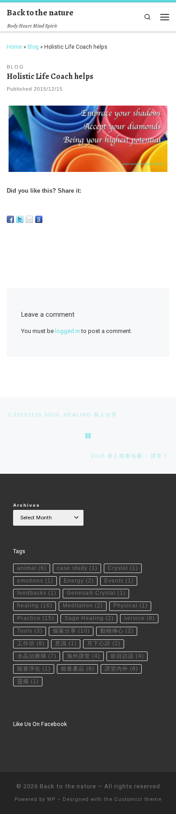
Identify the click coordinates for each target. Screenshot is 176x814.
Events (119, 580)
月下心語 (103, 643)
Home (14, 47)
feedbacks (36, 593)
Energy (79, 580)
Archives (26, 505)
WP (51, 799)
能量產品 (77, 668)
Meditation (83, 605)
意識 (66, 643)
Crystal (123, 568)
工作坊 (31, 643)
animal (31, 568)
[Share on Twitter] (19, 219)
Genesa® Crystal (96, 593)
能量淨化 (34, 668)
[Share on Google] (38, 219)
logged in (67, 331)
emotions (35, 580)
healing (34, 605)
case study (77, 568)
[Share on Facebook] (10, 219)
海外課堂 (83, 656)
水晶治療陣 (36, 656)
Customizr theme (138, 799)
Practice (35, 618)
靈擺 (28, 681)
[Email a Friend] (29, 219)
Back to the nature (68, 786)
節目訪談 (127, 656)
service (139, 618)
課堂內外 (121, 668)
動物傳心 (117, 631)
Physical (130, 605)
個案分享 (71, 631)
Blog (33, 47)
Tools (29, 631)
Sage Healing (89, 618)
